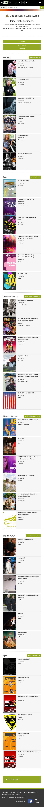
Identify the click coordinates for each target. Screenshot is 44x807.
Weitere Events (12, 779)
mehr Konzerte (34, 57)
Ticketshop (22, 48)
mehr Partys (35, 177)
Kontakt (18, 794)
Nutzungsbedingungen (30, 792)
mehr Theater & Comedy (32, 296)
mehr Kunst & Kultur (33, 536)
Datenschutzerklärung (8, 794)
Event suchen (22, 45)
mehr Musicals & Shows (32, 416)
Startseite (22, 41)
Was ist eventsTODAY (16, 792)
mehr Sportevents (33, 655)
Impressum (5, 792)
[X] (37, 801)
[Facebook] (30, 801)
